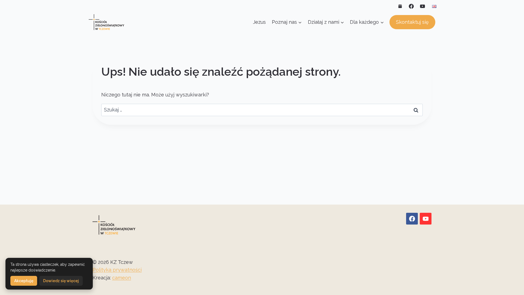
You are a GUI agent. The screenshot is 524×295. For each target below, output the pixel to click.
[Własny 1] (400, 6)
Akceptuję (23, 281)
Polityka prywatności (117, 270)
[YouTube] (422, 6)
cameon (121, 278)
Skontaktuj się (412, 22)
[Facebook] (411, 6)
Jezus (259, 22)
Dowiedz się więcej (61, 281)
